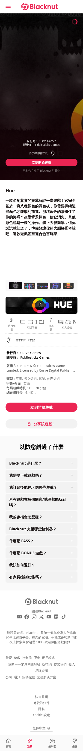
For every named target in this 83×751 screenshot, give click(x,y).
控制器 (27, 657)
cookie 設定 (41, 715)
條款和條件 (41, 703)
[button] (41, 153)
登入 (71, 664)
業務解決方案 (46, 677)
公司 (9, 677)
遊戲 (17, 657)
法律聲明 (41, 697)
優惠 (37, 657)
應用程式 (48, 657)
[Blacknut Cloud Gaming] (39, 6)
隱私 (41, 709)
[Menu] (8, 6)
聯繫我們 (60, 664)
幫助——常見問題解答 (24, 664)
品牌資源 (41, 670)
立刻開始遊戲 (41, 162)
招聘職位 (28, 677)
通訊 (17, 677)
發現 (9, 657)
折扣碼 (47, 664)
